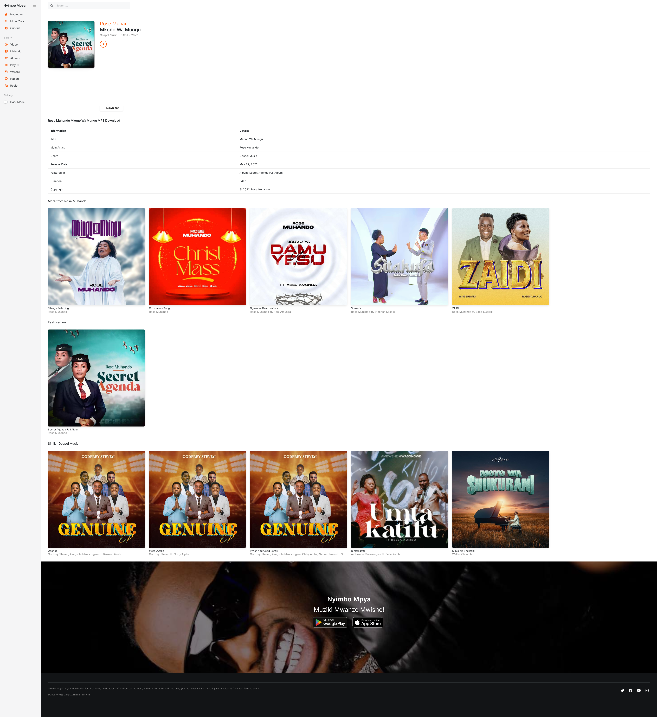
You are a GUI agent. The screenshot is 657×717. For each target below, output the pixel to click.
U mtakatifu (358, 550)
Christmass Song (159, 308)
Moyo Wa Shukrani (463, 550)
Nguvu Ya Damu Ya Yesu (264, 308)
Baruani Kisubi (112, 554)
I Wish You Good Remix (264, 550)
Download (112, 107)
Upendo (52, 550)
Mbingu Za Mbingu (59, 308)
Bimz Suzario (484, 311)
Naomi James (328, 554)
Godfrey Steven (58, 554)
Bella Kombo (393, 554)
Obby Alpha (181, 554)
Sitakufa (356, 308)
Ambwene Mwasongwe (366, 554)
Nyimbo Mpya (14, 5)
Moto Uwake (156, 550)
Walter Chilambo (463, 554)
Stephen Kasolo (385, 311)
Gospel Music (108, 35)
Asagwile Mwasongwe (84, 554)
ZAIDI (455, 308)
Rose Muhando (116, 24)
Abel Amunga (282, 311)
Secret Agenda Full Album (63, 429)
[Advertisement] (202, 75)
